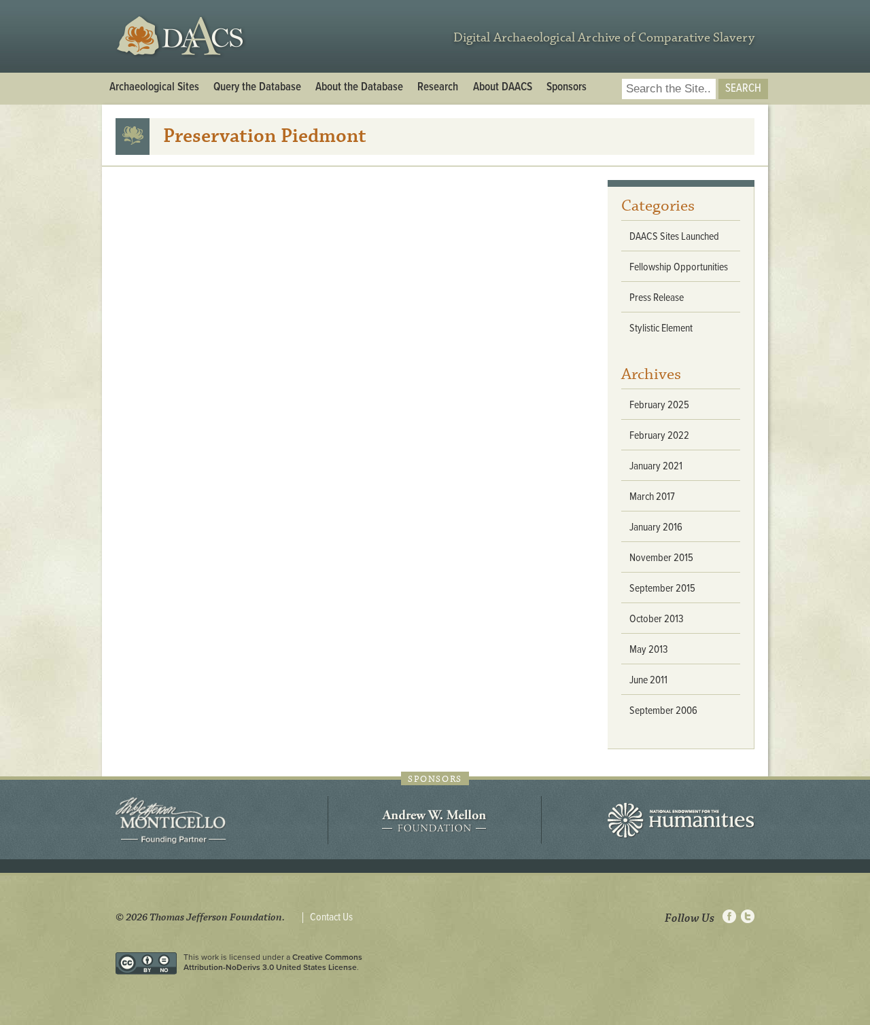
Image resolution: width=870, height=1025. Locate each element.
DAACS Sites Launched (674, 237)
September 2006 (663, 711)
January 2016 (655, 527)
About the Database (359, 87)
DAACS (182, 36)
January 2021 (655, 466)
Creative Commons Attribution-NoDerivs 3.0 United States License (273, 961)
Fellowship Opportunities (678, 267)
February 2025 (659, 405)
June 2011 (648, 680)
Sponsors (566, 87)
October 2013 (656, 619)
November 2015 (661, 558)
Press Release (656, 298)
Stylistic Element (661, 328)
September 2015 (662, 588)
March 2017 (652, 497)
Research (437, 87)
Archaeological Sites (154, 87)
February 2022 (659, 436)
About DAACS (502, 87)
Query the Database (257, 87)
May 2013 (648, 650)
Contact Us (331, 917)
